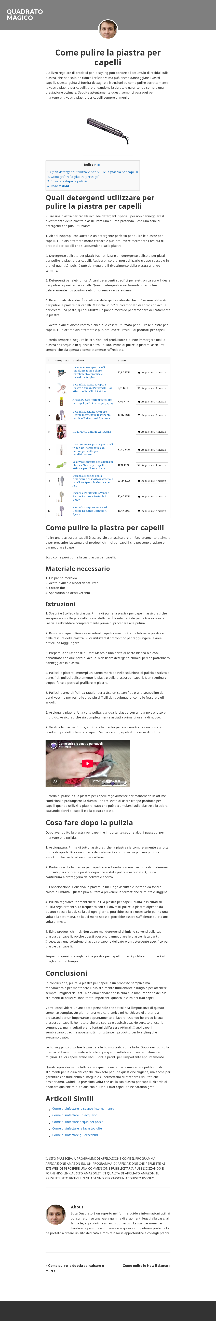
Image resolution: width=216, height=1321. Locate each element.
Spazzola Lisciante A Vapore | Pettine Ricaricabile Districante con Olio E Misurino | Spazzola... (92, 415)
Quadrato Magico (25, 14)
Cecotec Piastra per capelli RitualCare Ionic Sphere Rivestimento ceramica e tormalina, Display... (89, 372)
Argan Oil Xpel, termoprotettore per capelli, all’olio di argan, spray (93, 401)
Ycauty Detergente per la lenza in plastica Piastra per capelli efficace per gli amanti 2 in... (93, 465)
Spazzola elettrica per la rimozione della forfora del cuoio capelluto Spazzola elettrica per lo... (93, 480)
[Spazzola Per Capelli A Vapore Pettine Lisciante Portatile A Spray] (62, 496)
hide (97, 165)
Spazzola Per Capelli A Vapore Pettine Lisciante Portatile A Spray (91, 496)
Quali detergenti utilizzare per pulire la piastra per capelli (92, 172)
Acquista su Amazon (153, 372)
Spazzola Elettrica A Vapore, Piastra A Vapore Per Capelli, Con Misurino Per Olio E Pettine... (93, 388)
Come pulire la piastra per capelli (74, 177)
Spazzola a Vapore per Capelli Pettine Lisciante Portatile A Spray (90, 511)
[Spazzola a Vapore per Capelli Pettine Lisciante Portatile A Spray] (62, 510)
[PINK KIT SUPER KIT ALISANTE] (62, 431)
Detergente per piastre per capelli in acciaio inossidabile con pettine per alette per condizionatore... (93, 449)
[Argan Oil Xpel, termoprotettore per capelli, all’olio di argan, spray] (62, 401)
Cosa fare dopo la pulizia (67, 181)
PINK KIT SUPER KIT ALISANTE (92, 431)
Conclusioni (58, 186)
